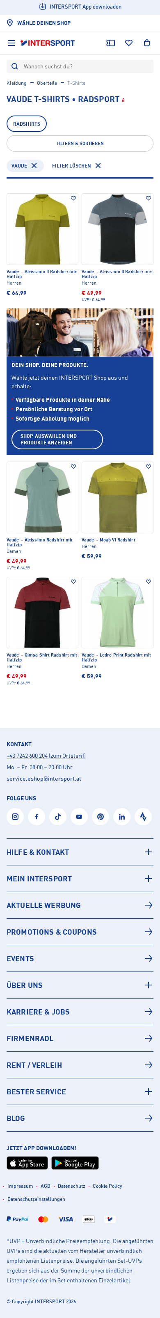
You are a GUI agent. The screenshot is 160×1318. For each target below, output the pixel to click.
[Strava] (143, 816)
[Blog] (80, 1118)
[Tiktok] (57, 816)
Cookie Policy (107, 1186)
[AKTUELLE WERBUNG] (80, 905)
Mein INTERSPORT (39, 878)
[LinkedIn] (121, 816)
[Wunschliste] (129, 43)
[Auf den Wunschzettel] (73, 198)
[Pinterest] (100, 816)
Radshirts (26, 124)
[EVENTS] (80, 958)
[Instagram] (15, 816)
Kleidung (17, 83)
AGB (45, 1186)
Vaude (19, 166)
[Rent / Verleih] (80, 1065)
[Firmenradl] (80, 1038)
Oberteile (47, 83)
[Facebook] (36, 816)
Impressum (20, 1186)
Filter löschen (71, 166)
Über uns (25, 985)
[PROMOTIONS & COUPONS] (80, 932)
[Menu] (11, 43)
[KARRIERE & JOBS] (80, 1012)
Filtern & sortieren (80, 143)
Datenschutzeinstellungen (36, 1199)
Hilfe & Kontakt (38, 851)
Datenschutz (71, 1186)
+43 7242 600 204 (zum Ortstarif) (46, 755)
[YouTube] (79, 816)
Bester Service (36, 1091)
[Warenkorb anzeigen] (147, 43)
